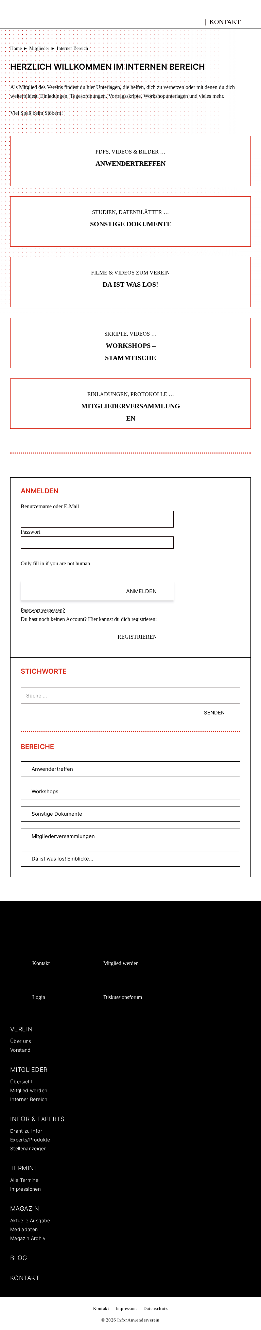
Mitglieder (39, 48)
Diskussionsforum (122, 997)
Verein (21, 1029)
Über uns (20, 1041)
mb (197, 20)
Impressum (126, 1308)
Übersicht (21, 1081)
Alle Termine (24, 1180)
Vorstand (20, 1050)
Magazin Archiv (28, 1238)
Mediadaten (24, 1229)
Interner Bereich (29, 1099)
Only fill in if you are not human (55, 563)
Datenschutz (155, 1308)
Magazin (24, 1208)
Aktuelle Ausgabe (30, 1220)
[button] (253, 21)
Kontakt (225, 21)
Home (16, 48)
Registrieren (137, 637)
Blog (18, 1257)
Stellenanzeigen (28, 1148)
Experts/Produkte (30, 1139)
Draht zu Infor (26, 1131)
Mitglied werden (121, 963)
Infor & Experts (37, 1118)
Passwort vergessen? (43, 610)
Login (38, 997)
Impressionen (25, 1189)
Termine (24, 1168)
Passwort (30, 532)
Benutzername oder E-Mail (50, 506)
